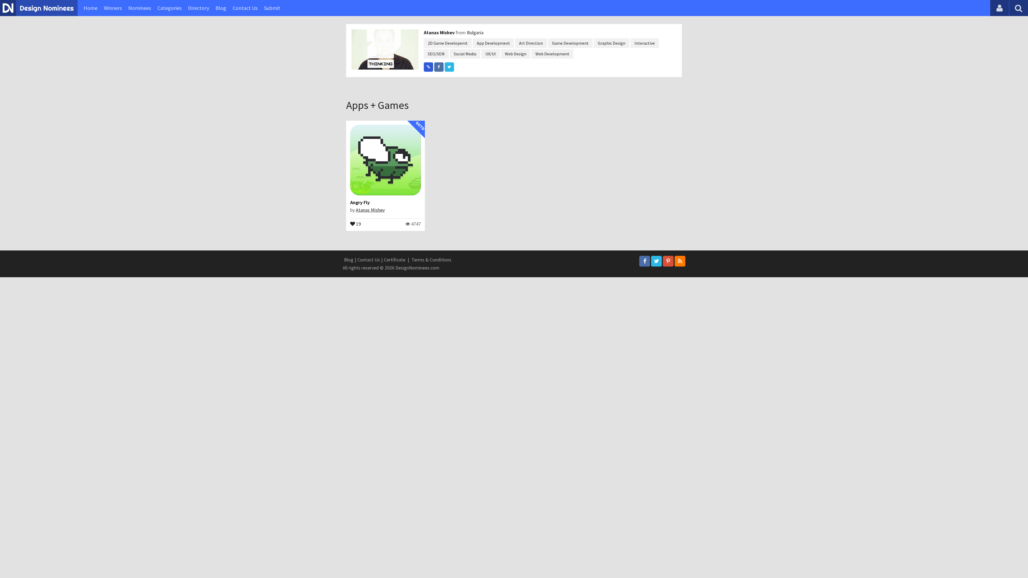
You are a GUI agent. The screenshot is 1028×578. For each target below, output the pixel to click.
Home (90, 8)
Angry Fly (360, 202)
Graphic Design (611, 43)
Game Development (570, 43)
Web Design (515, 53)
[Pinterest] (668, 261)
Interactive (644, 43)
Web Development (552, 53)
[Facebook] (644, 261)
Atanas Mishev (440, 32)
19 (358, 223)
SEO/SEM (436, 53)
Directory (198, 8)
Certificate (394, 260)
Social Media (465, 53)
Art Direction (531, 43)
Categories (169, 8)
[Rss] (680, 261)
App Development (493, 43)
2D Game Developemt (448, 43)
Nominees (139, 8)
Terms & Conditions (431, 260)
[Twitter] (656, 261)
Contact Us (245, 8)
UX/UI (490, 53)
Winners (113, 8)
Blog (221, 8)
